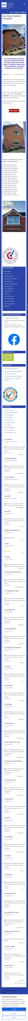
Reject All (14, 1017)
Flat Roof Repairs (9, 415)
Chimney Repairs (9, 410)
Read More (7, 452)
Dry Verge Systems (9, 430)
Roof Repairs (8, 425)
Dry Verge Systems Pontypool (11, 441)
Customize (14, 1013)
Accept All (14, 1009)
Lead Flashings (8, 417)
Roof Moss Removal (10, 422)
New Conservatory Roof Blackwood (13, 371)
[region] (14, 1007)
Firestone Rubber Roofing (11, 412)
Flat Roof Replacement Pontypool (13, 376)
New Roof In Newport (10, 373)
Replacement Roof (9, 420)
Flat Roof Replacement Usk (11, 368)
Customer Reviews (9, 513)
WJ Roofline (5, 79)
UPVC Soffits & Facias (10, 432)
